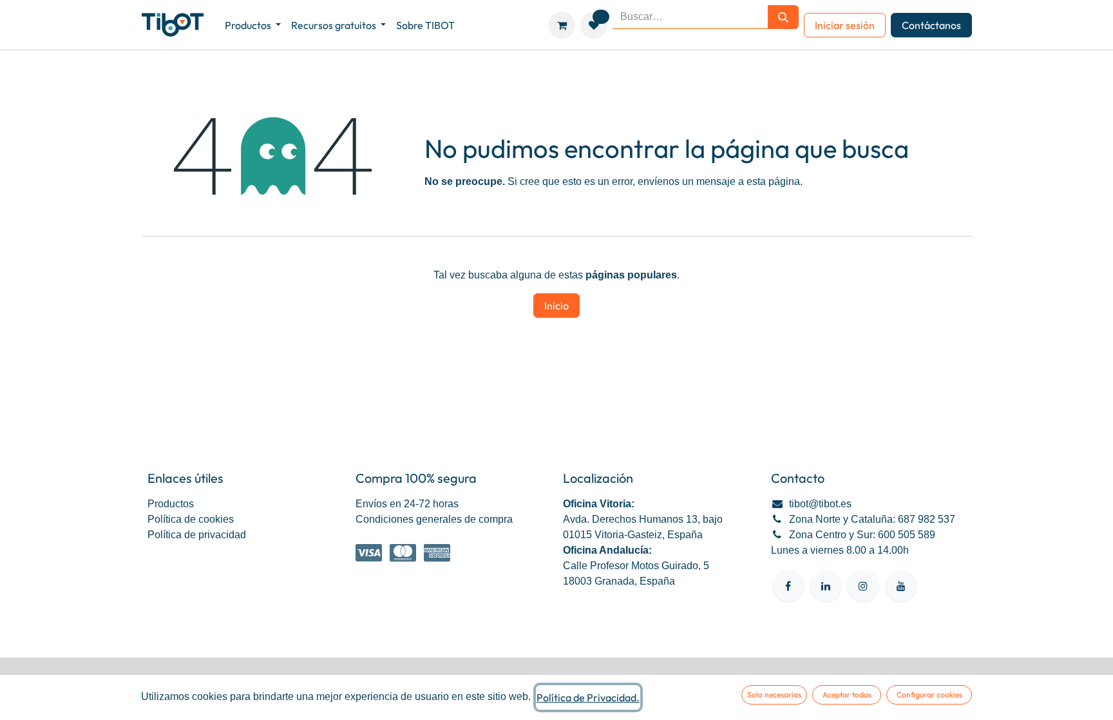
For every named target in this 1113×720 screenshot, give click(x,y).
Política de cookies (190, 519)
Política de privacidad (196, 534)
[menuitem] (253, 25)
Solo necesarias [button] (774, 694)
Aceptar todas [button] (847, 694)
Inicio (556, 305)
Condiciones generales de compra (434, 519)
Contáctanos (931, 25)
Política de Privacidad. (588, 697)
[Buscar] (783, 17)
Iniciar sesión (845, 25)
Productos (170, 503)
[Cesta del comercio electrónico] (561, 25)
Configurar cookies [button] (929, 694)
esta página (773, 181)
